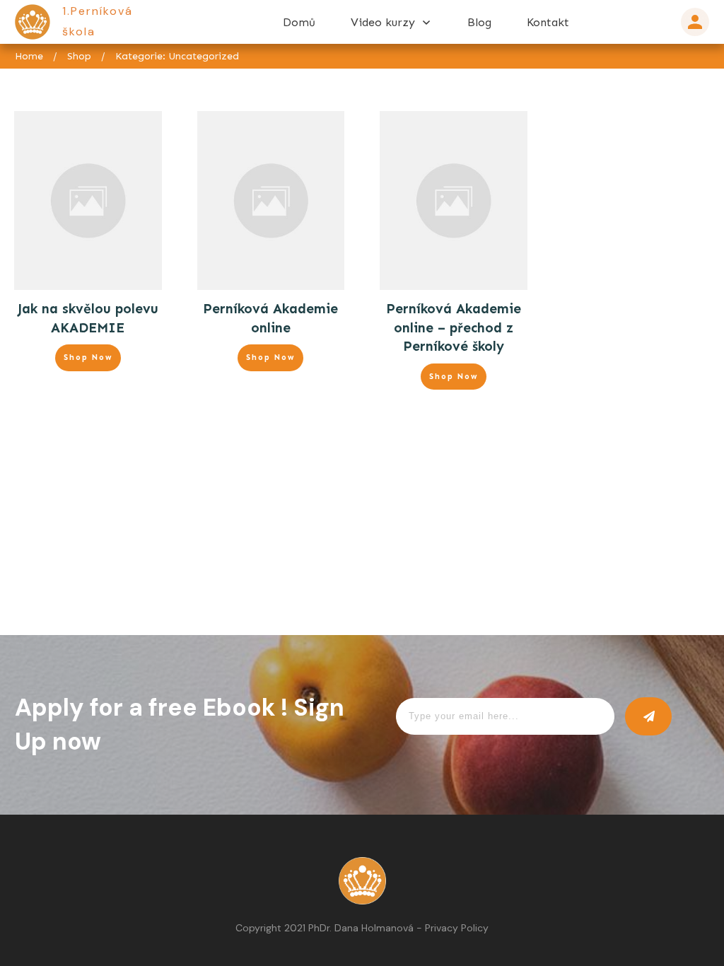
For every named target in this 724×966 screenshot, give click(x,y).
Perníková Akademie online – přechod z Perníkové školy (453, 327)
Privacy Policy (457, 927)
